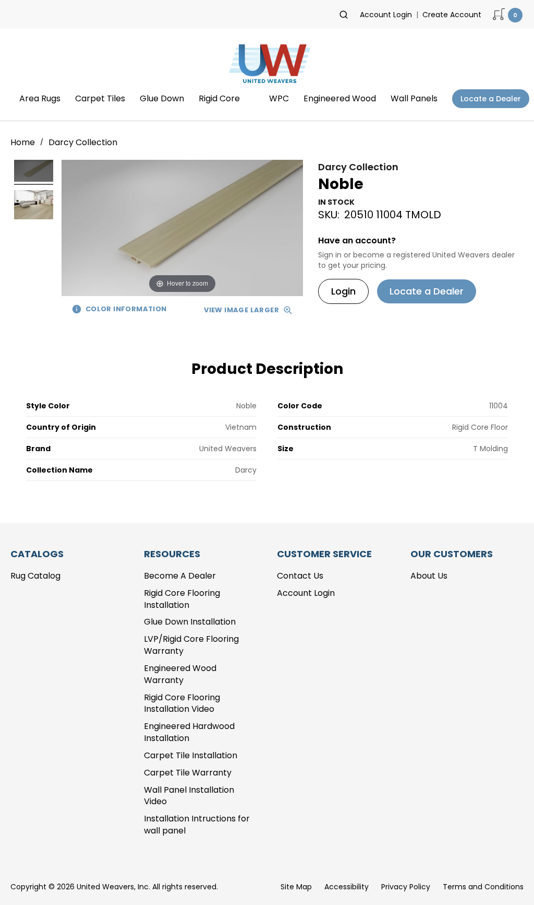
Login (343, 291)
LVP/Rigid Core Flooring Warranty (191, 645)
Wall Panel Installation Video (189, 796)
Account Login (386, 14)
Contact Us (300, 576)
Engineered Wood (340, 98)
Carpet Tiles (100, 98)
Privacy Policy (405, 887)
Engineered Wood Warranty (180, 674)
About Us (428, 576)
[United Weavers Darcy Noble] (33, 172)
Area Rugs (39, 98)
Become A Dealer (180, 576)
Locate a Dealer (490, 98)
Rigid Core (219, 98)
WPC (279, 98)
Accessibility (346, 887)
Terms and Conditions (483, 887)
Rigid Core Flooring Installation (182, 599)
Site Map (296, 887)
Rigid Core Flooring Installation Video (182, 703)
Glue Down (162, 98)
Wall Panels (414, 98)
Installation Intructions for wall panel (197, 825)
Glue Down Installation (190, 622)
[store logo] (267, 66)
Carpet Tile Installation (190, 755)
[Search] (343, 14)
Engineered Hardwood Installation (189, 732)
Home (23, 142)
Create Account (451, 14)
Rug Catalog (35, 576)
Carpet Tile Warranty (188, 773)
